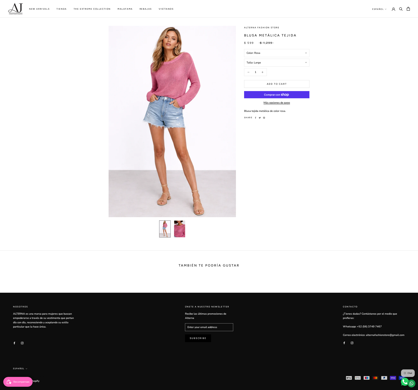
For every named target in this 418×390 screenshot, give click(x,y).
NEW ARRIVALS (39, 9)
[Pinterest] (264, 118)
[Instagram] (22, 343)
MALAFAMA (125, 9)
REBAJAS (146, 9)
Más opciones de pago (277, 102)
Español (378, 9)
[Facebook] (256, 118)
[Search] (401, 8)
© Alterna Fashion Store (32, 376)
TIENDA (61, 9)
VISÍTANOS (166, 9)
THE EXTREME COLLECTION (92, 9)
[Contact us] (411, 383)
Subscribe (198, 338)
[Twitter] (260, 118)
